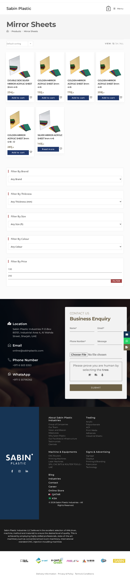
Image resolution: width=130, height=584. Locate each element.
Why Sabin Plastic (57, 436)
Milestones (54, 433)
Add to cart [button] (18, 98)
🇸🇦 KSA (53, 498)
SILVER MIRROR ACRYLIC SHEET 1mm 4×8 (50, 137)
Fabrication (91, 464)
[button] (30, 97)
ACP (88, 427)
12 (113, 43)
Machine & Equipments (63, 451)
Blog (51, 474)
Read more (48, 149)
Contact (53, 482)
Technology (91, 467)
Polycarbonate (93, 424)
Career (53, 486)
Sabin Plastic (18, 8)
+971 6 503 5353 (22, 365)
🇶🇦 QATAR (54, 494)
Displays (90, 458)
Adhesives (91, 433)
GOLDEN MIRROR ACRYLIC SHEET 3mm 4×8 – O (18, 138)
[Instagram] (19, 471)
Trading (90, 417)
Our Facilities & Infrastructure (63, 438)
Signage (90, 456)
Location (20, 324)
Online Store (56, 490)
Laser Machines (56, 461)
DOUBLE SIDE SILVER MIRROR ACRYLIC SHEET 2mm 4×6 (19, 84)
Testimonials (54, 441)
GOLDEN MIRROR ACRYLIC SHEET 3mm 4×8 (108, 84)
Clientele (53, 444)
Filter (116, 281)
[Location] (9, 323)
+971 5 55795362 (22, 379)
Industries (55, 478)
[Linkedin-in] (27, 471)
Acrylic (89, 421)
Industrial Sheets (94, 436)
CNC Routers (55, 456)
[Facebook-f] (12, 471)
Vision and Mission (57, 430)
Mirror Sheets (31, 31)
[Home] (7, 31)
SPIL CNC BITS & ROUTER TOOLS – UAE (65, 465)
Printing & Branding (95, 461)
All (122, 43)
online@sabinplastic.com (28, 350)
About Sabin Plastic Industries (60, 419)
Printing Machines (57, 458)
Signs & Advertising (98, 451)
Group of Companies (58, 424)
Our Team (53, 427)
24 (117, 43)
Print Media (91, 430)
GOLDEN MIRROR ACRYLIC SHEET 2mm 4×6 (48, 84)
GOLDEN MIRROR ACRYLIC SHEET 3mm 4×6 (78, 84)
